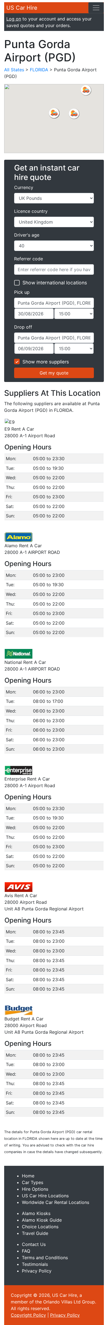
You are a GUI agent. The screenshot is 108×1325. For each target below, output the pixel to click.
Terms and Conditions (45, 1257)
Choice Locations (40, 1226)
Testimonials (35, 1264)
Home (28, 1176)
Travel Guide (35, 1233)
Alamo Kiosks (36, 1213)
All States (14, 69)
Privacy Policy (37, 1271)
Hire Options (35, 1189)
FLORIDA (39, 69)
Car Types (32, 1182)
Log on (13, 19)
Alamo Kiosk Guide (42, 1220)
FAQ (26, 1251)
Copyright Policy (28, 1315)
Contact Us (34, 1244)
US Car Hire (21, 7)
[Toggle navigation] (96, 7)
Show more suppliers (45, 362)
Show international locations (54, 283)
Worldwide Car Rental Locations (55, 1202)
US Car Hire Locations (45, 1195)
